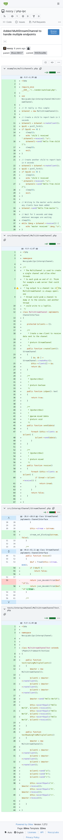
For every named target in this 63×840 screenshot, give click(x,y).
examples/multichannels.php (22, 68)
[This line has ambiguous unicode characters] (17, 288)
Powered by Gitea (24, 824)
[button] (12, 16)
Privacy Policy (32, 837)
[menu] (59, 62)
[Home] (5, 3)
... (5, 41)
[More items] (59, 22)
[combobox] (45, 62)
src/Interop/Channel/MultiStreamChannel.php (32, 235)
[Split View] (52, 62)
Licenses (32, 832)
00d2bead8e (40, 53)
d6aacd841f (17, 53)
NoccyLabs (53, 832)
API (42, 832)
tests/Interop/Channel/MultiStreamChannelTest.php (33, 609)
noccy (9, 11)
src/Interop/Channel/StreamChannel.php (29, 508)
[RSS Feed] (4, 16)
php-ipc (21, 11)
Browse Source (54, 32)
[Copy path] (40, 69)
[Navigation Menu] (59, 3)
